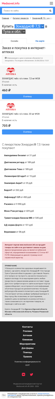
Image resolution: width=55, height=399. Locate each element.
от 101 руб (18, 225)
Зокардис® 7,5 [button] (27, 26)
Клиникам (27, 339)
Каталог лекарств (21, 18)
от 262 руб (13, 190)
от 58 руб (14, 232)
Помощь (27, 352)
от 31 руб (20, 155)
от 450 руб (17, 197)
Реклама (27, 331)
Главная (5, 18)
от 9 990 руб (14, 204)
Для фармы (27, 348)
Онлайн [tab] (14, 41)
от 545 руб (23, 218)
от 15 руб (20, 176)
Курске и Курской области (36, 309)
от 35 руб (18, 183)
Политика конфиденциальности (27, 362)
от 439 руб (19, 211)
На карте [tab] (40, 41)
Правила (27, 356)
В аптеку (27, 96)
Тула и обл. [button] (12, 32)
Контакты (27, 327)
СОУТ (27, 365)
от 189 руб (19, 162)
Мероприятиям (27, 344)
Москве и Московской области (18, 312)
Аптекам (27, 335)
